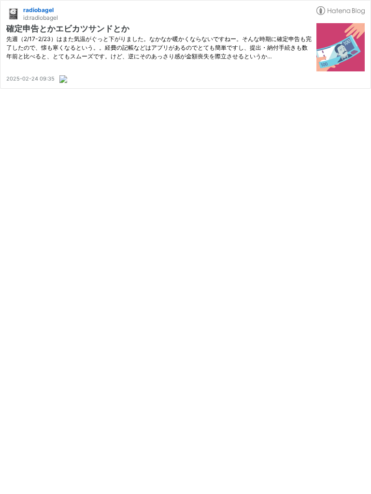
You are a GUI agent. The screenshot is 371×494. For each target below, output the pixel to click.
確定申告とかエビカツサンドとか (67, 28)
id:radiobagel (40, 17)
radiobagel (38, 10)
